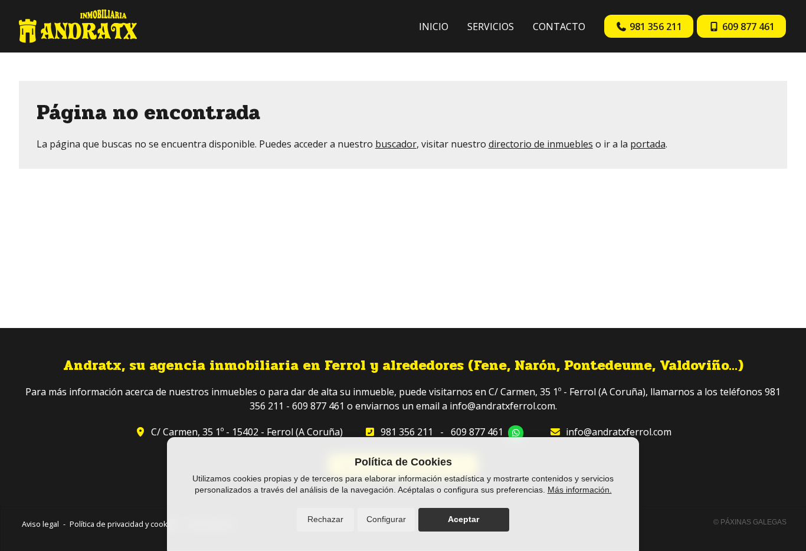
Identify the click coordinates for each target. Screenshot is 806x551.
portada (648, 143)
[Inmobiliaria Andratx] (78, 26)
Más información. (580, 489)
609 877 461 (477, 431)
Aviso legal (40, 524)
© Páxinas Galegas (750, 522)
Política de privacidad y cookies (124, 524)
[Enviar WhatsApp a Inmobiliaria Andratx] (515, 433)
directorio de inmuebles (541, 143)
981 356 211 (407, 431)
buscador (396, 143)
